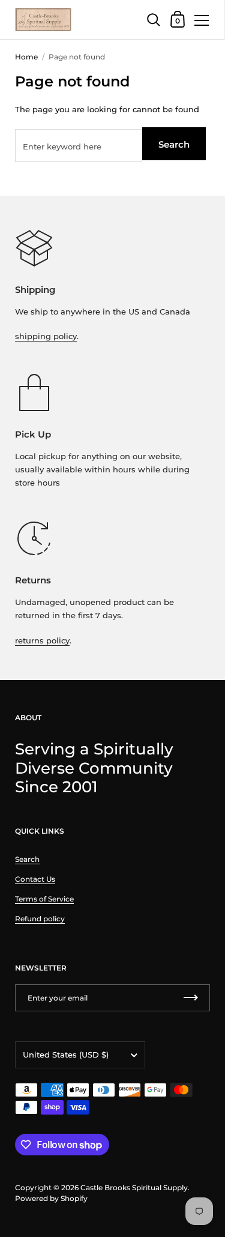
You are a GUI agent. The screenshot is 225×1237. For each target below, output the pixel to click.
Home (26, 56)
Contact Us (35, 878)
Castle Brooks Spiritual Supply (134, 1187)
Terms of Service (44, 898)
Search (174, 144)
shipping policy (46, 336)
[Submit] (191, 997)
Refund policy (40, 918)
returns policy (42, 640)
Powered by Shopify (51, 1198)
